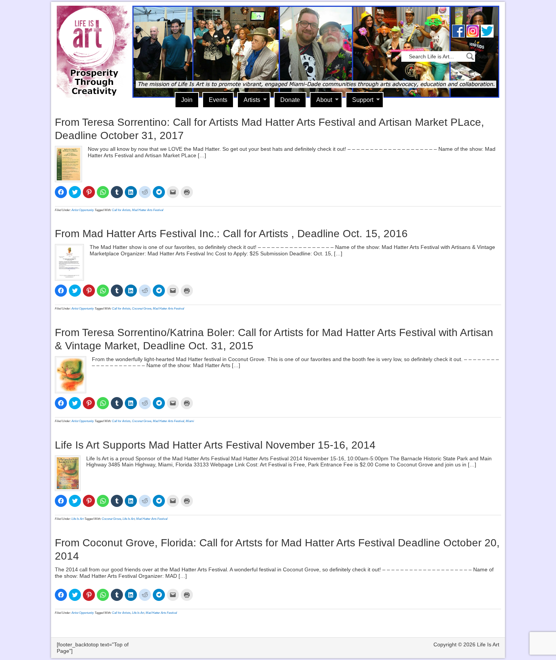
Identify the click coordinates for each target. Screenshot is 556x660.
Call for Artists (121, 210)
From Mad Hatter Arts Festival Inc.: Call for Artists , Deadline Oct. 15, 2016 (231, 233)
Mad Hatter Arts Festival (147, 210)
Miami (190, 421)
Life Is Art (92, 41)
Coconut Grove (141, 308)
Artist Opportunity (82, 210)
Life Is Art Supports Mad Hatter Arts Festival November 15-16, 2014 (215, 445)
